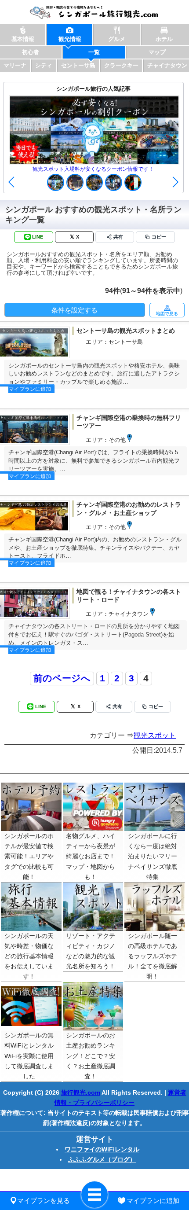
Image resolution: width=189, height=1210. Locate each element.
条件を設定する (74, 310)
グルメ (116, 39)
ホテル (164, 39)
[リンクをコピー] (155, 237)
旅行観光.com (80, 1092)
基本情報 (22, 39)
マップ (157, 52)
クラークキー (121, 65)
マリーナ (15, 65)
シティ (43, 65)
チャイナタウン (167, 65)
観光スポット (155, 735)
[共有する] (114, 237)
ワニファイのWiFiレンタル (102, 1149)
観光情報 (69, 39)
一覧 (94, 52)
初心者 (30, 52)
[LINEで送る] (33, 237)
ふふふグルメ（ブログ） (102, 1159)
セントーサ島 (78, 65)
